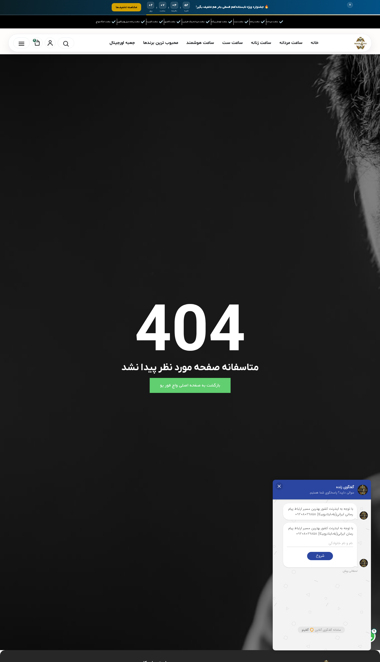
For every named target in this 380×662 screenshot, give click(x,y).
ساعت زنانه (261, 43)
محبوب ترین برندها (160, 43)
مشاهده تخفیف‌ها (126, 7)
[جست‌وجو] (66, 42)
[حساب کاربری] (50, 42)
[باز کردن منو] (21, 42)
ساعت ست (232, 43)
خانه (314, 43)
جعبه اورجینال (122, 43)
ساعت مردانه (290, 43)
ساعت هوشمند (200, 43)
